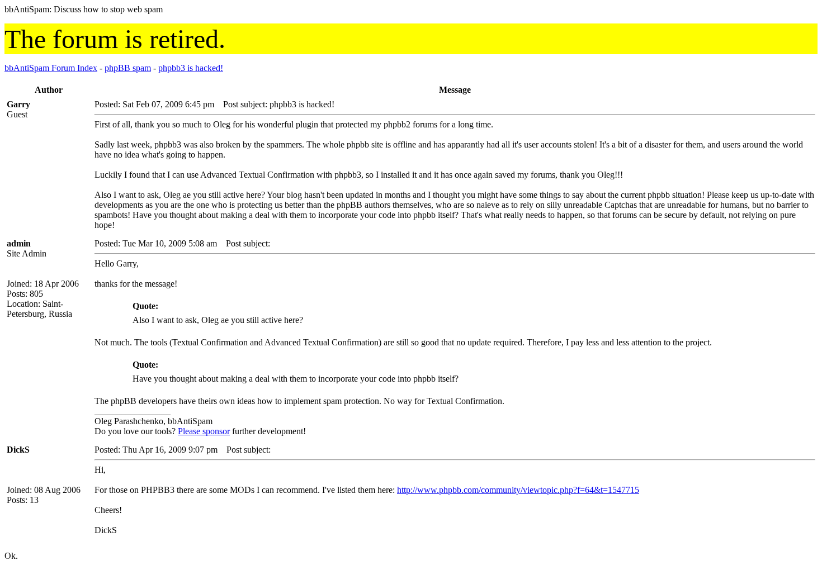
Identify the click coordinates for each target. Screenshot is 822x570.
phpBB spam (128, 68)
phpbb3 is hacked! (190, 68)
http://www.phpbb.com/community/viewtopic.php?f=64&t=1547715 (518, 490)
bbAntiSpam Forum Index (50, 68)
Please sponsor (204, 431)
